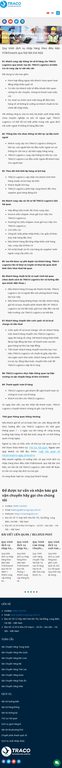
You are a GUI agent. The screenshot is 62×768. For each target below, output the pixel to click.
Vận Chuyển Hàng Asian (12, 675)
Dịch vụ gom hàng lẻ (11, 724)
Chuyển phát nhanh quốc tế (14, 735)
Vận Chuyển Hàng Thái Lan (14, 669)
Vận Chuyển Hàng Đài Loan (14, 658)
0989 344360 (20, 505)
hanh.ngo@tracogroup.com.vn (26, 509)
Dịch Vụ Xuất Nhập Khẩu (13, 741)
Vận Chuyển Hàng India (12, 686)
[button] (58, 13)
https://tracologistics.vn (26, 513)
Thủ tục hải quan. (38, 447)
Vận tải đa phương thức (12, 729)
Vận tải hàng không (10, 707)
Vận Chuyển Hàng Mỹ (11, 663)
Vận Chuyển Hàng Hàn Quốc (14, 652)
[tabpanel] (8, 563)
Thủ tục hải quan (9, 718)
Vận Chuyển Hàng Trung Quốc (15, 646)
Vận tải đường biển (10, 701)
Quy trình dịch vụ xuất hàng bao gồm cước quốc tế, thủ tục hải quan (54, 545)
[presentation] (25, 591)
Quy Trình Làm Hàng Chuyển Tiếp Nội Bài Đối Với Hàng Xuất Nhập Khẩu (39, 545)
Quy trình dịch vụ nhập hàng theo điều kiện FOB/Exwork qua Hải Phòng (23, 545)
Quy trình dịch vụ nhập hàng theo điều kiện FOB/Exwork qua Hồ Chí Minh (7, 545)
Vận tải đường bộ (9, 712)
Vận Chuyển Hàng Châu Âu (13, 680)
